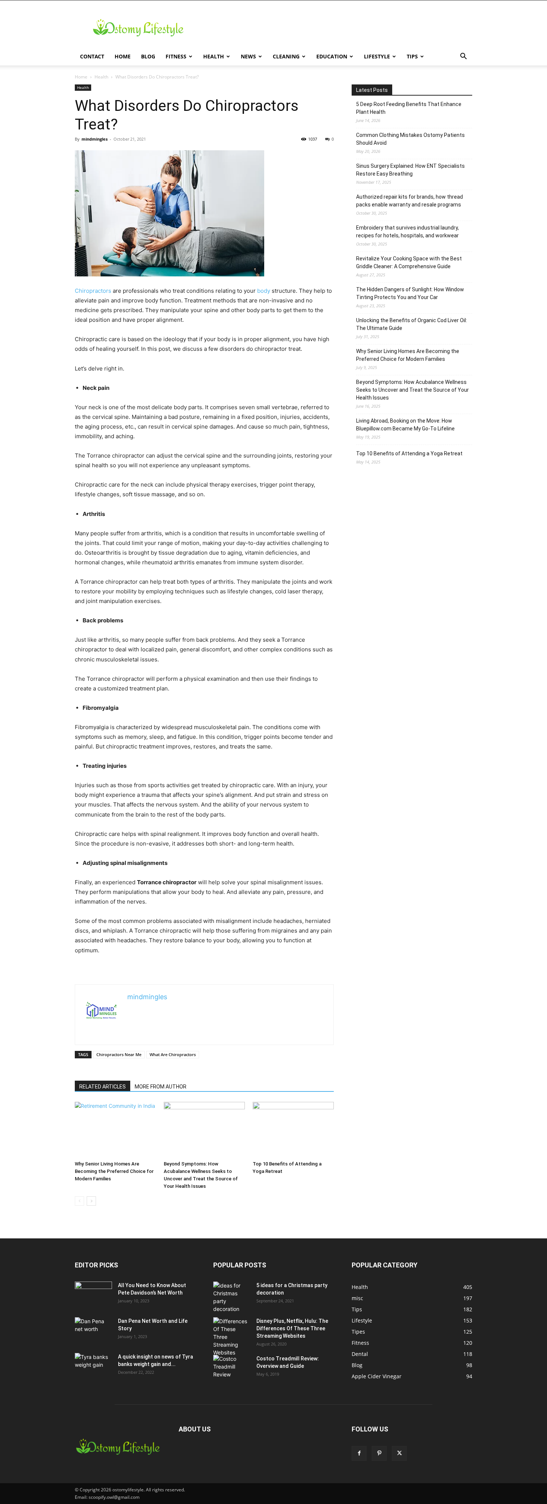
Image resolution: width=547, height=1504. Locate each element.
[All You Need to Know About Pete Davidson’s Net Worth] (93, 1295)
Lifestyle (377, 56)
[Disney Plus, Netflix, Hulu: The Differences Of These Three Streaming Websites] (231, 1336)
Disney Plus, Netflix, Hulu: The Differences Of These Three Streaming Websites (292, 1328)
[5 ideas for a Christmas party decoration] (231, 1297)
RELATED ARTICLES (102, 1087)
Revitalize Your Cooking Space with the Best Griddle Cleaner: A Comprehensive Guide (409, 262)
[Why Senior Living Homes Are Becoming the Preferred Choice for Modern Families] (115, 1130)
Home (123, 56)
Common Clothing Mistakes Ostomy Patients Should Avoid (410, 139)
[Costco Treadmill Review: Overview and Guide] (231, 1368)
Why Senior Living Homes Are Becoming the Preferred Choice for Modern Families (114, 1171)
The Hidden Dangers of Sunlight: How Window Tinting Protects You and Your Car (410, 293)
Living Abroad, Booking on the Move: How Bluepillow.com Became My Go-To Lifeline (405, 425)
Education (331, 56)
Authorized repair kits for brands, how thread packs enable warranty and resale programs (409, 201)
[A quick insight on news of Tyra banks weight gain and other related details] (93, 1366)
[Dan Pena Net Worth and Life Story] (93, 1330)
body (263, 290)
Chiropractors (93, 290)
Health (213, 56)
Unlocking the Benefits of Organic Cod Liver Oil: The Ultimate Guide (411, 324)
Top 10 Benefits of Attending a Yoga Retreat (409, 453)
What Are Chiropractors (173, 1054)
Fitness (176, 56)
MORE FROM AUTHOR (160, 1087)
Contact (92, 56)
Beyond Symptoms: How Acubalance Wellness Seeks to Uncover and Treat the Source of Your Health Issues (412, 390)
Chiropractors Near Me (118, 1054)
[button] (463, 57)
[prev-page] (79, 1201)
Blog (148, 56)
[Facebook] (359, 1453)
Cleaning (286, 56)
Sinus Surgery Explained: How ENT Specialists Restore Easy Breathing (410, 170)
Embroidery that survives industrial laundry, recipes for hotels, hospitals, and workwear (407, 231)
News (248, 56)
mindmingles (94, 139)
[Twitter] (399, 1453)
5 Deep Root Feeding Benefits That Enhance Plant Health (408, 108)
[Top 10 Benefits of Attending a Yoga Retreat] (293, 1130)
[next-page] (91, 1201)
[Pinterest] (379, 1453)
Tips (412, 56)
